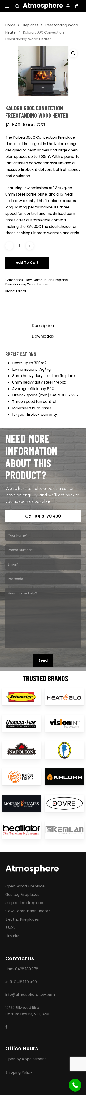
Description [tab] (43, 325)
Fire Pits (12, 936)
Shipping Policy (18, 1072)
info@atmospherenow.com (30, 994)
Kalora (21, 291)
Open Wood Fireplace (25, 886)
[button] (7, 6)
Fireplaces (30, 25)
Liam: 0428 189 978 (21, 969)
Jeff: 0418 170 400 (21, 981)
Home (10, 25)
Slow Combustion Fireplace (46, 280)
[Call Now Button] (75, 1085)
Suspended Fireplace (24, 902)
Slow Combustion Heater (27, 911)
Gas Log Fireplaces (22, 894)
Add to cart (27, 262)
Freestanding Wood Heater (26, 284)
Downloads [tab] (43, 336)
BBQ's (10, 927)
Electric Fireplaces (22, 919)
